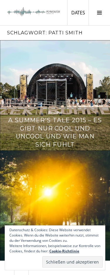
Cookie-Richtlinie (64, 251)
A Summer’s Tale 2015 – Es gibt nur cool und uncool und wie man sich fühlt (55, 132)
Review (55, 112)
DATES (80, 12)
